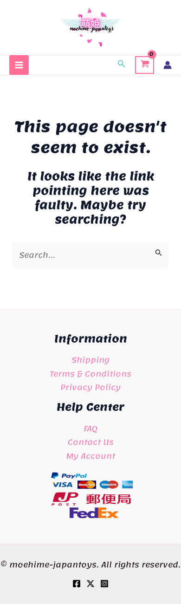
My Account (90, 455)
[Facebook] (76, 583)
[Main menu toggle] (19, 65)
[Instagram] (104, 583)
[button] (121, 65)
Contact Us (91, 442)
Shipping (90, 359)
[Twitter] (90, 583)
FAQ (90, 428)
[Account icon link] (167, 65)
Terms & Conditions (90, 373)
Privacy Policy (90, 387)
